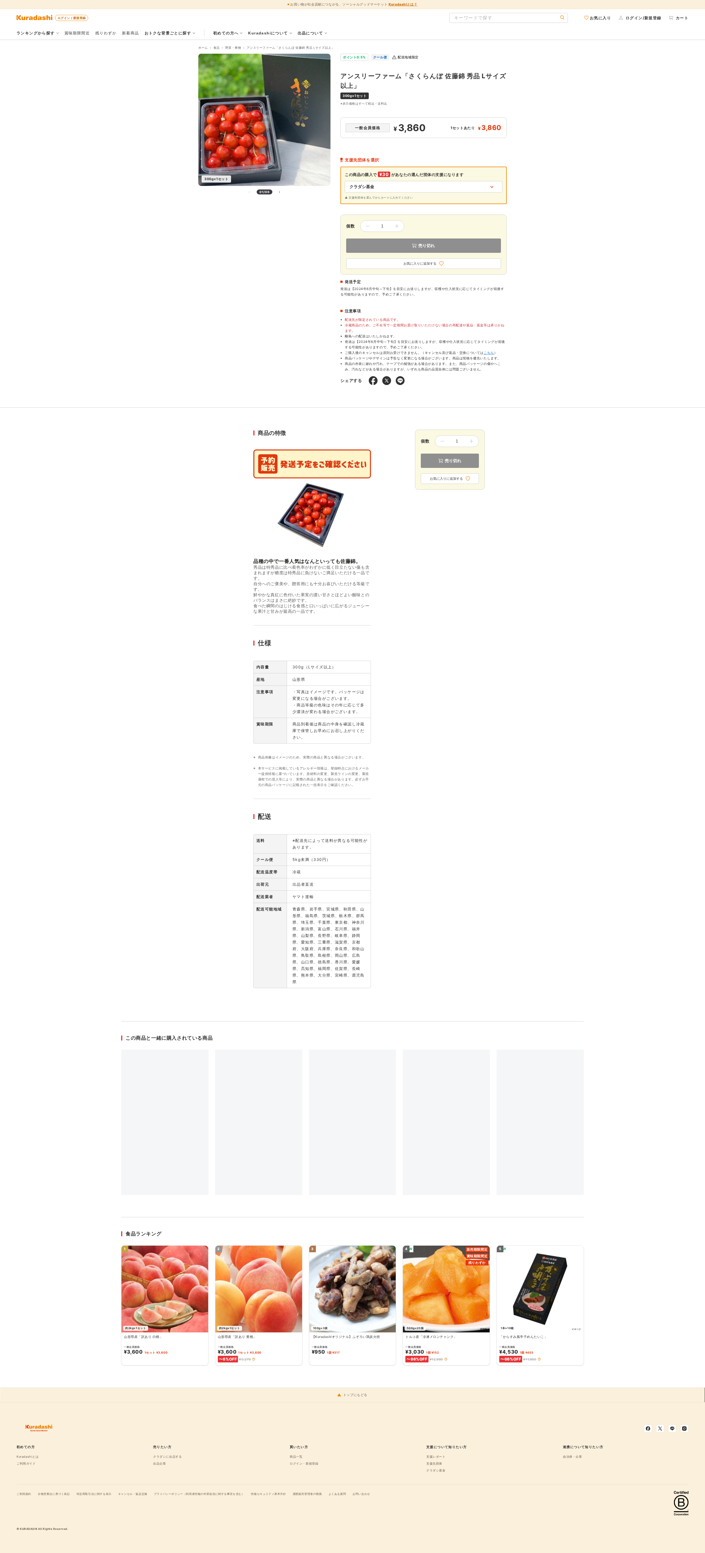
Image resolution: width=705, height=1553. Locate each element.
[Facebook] (648, 1428)
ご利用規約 (24, 1493)
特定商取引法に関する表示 (94, 1493)
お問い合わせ (361, 1493)
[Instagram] (684, 1428)
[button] (253, 1359)
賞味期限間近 (77, 33)
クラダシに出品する (167, 1457)
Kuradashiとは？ (403, 4)
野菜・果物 (233, 48)
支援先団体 (434, 1463)
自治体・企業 (572, 1457)
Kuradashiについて (268, 33)
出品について (310, 33)
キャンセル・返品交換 (132, 1493)
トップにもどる (355, 1395)
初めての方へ (225, 33)
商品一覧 (296, 1457)
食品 (216, 48)
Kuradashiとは (28, 1457)
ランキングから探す (36, 33)
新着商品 (130, 33)
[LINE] (672, 1428)
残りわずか (105, 33)
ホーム (203, 48)
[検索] (562, 17)
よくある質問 (337, 1493)
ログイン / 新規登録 (72, 18)
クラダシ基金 (436, 1470)
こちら (489, 353)
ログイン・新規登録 (304, 1463)
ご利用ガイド (26, 1463)
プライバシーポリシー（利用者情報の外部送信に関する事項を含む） (199, 1493)
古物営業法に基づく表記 (54, 1493)
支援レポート (436, 1457)
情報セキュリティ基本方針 (268, 1493)
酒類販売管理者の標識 (307, 1493)
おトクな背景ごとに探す (168, 33)
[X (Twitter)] (660, 1428)
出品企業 (159, 1463)
